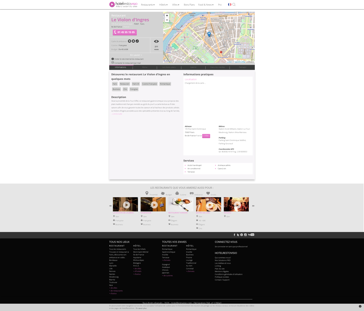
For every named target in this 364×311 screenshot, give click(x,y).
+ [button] (167, 15)
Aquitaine (137, 257)
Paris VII (136, 84)
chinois (165, 270)
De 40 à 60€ (123, 49)
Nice (111, 285)
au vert (189, 265)
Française (123, 45)
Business (116, 89)
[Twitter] (238, 234)
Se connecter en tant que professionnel (231, 246)
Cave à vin (222, 168)
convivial (190, 268)
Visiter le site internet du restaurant (128, 59)
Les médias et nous (223, 263)
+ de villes (113, 288)
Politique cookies (222, 277)
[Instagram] (245, 235)
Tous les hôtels (139, 249)
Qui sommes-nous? (223, 257)
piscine (189, 257)
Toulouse (113, 282)
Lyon (111, 263)
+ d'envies (166, 260)
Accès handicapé (194, 165)
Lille (110, 268)
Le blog (218, 266)
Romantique (165, 84)
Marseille (113, 265)
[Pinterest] (241, 234)
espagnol (166, 264)
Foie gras (134, 89)
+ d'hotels (137, 271)
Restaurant (124, 84)
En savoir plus (141, 308)
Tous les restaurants (117, 249)
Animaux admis (224, 165)
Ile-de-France (116, 26)
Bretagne (137, 263)
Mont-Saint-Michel (140, 252)
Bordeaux (113, 260)
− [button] (167, 20)
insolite (165, 254)
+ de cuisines (167, 275)
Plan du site (220, 268)
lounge (189, 260)
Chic (125, 89)
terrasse (165, 257)
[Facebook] (234, 234)
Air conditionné (194, 168)
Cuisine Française (149, 84)
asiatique (166, 267)
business (190, 254)
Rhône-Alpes (138, 260)
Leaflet (229, 62)
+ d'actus (113, 293)
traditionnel (191, 263)
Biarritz (112, 279)
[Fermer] (360, 306)
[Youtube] (251, 234)
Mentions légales (222, 271)
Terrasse (191, 171)
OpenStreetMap (239, 62)
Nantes (112, 274)
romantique (167, 249)
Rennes (112, 271)
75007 (136, 24)
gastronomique (168, 252)
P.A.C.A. (136, 265)
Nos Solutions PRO (222, 260)
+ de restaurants (116, 290)
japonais (165, 272)
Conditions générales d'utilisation (229, 274)
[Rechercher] (234, 5)
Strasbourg (113, 276)
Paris (142, 24)
